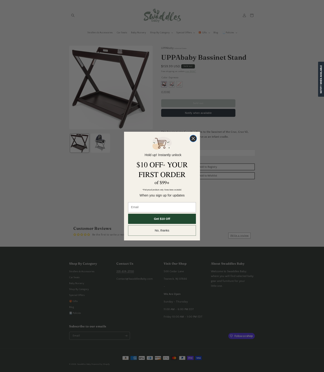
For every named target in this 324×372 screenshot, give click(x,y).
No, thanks (162, 230)
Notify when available (321, 79)
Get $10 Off (162, 218)
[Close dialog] (193, 138)
